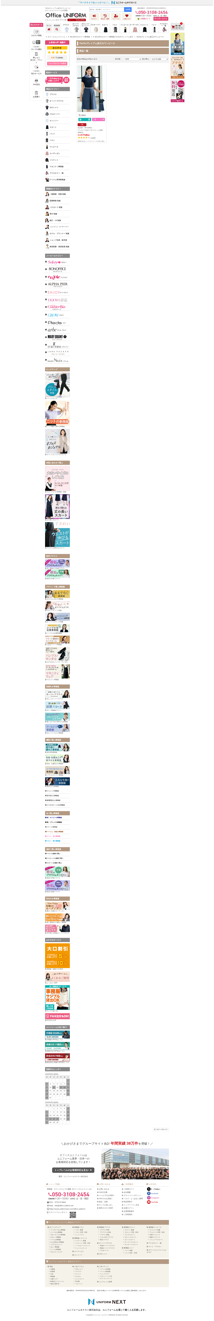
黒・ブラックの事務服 (54, 822)
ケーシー (78, 1274)
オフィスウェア (55, 1227)
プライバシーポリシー (132, 1195)
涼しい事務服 (54, 1247)
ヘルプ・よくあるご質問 (133, 1199)
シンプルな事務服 (56, 1232)
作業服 (52, 1269)
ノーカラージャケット (82, 1245)
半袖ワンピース (154, 1235)
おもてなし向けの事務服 (55, 599)
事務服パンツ (129, 1248)
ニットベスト (79, 1235)
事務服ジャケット (80, 1238)
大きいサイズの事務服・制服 (56, 492)
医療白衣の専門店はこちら (56, 1051)
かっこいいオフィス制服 (55, 622)
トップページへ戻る (131, 1205)
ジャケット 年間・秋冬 (82, 1243)
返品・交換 (103, 1202)
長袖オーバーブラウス (107, 1248)
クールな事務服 (55, 1240)
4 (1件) (93, 138)
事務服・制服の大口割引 (55, 969)
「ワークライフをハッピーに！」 (94, 2)
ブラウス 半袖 (104, 1230)
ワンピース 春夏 (154, 1230)
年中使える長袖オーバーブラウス (58, 933)
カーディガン (79, 1251)
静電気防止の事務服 (53, 800)
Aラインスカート (130, 1237)
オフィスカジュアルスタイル (56, 454)
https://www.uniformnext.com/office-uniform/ (67, 1209)
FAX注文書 (103, 1192)
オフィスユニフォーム (72, 1155)
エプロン (78, 1276)
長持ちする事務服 (53, 786)
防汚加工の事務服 (53, 795)
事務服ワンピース (155, 1227)
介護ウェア (54, 1279)
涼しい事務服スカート (54, 710)
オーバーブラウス (105, 1243)
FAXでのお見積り (106, 1199)
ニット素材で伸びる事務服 (56, 426)
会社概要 (127, 1192)
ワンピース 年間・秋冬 (157, 1232)
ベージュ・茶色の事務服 (55, 832)
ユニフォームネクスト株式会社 (76, 1176)
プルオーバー (104, 1250)
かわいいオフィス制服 (54, 610)
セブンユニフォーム (106, 1278)
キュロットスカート (131, 1244)
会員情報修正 (129, 1211)
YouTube (154, 1202)
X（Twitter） (156, 1189)
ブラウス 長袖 (104, 1235)
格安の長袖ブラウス (53, 892)
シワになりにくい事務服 (55, 775)
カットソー (78, 1255)
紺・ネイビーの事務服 (54, 817)
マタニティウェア (56, 1252)
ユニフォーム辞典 (105, 1282)
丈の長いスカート (53, 520)
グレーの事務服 (52, 827)
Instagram (155, 1198)
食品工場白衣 (54, 1284)
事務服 (52, 1276)
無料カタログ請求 (106, 1208)
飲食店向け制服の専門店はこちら (58, 1062)
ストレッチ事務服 (53, 791)
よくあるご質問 (52, 983)
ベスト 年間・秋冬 (81, 1232)
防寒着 (52, 1271)
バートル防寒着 (105, 1271)
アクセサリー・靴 (155, 1243)
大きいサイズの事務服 (57, 1235)
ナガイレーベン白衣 (106, 1276)
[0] (177, 32)
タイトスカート (130, 1240)
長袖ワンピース (154, 1237)
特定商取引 (128, 1202)
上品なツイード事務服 (54, 644)
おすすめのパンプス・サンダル (57, 662)
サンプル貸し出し (53, 1011)
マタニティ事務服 (53, 679)
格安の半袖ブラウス (53, 578)
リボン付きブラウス (106, 1237)
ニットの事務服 (55, 1249)
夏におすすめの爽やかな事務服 (57, 722)
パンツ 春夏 (129, 1250)
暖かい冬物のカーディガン (56, 911)
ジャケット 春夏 (80, 1241)
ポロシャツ (103, 1254)
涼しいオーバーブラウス (55, 699)
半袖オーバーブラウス (107, 1245)
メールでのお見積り (107, 1195)
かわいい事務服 (55, 1237)
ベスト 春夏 (79, 1230)
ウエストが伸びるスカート (56, 548)
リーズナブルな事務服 (57, 1230)
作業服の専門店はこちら (55, 1039)
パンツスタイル (52, 398)
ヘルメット (79, 1284)
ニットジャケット (81, 1248)
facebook (154, 1193)
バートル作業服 (105, 1269)
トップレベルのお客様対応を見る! (71, 1170)
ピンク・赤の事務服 (53, 836)
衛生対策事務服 (52, 752)
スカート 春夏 (129, 1230)
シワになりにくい (56, 1244)
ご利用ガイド (129, 1189)
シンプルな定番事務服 (54, 633)
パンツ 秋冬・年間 (131, 1253)
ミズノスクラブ (104, 1274)
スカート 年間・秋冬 (131, 1232)
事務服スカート (129, 1227)
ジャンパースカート (156, 1240)
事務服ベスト (79, 1227)
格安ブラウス (104, 1240)
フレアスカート (130, 1235)
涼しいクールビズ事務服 (55, 733)
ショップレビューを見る (57, 63)
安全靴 (77, 1281)
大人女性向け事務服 (57, 1242)
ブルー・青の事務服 (53, 841)
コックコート (79, 1279)
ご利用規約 (128, 1214)
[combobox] (106, 9)
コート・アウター (155, 1246)
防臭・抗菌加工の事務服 (55, 764)
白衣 (51, 1274)
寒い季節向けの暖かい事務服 (56, 922)
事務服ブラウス (104, 1227)
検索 (127, 9)
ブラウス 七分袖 (105, 1232)
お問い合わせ (161, 19)
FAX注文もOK (51, 1020)
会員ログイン (129, 1208)
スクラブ (78, 1271)
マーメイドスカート (131, 1242)
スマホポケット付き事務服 (56, 805)
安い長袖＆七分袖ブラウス (56, 568)
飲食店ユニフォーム (57, 1281)
